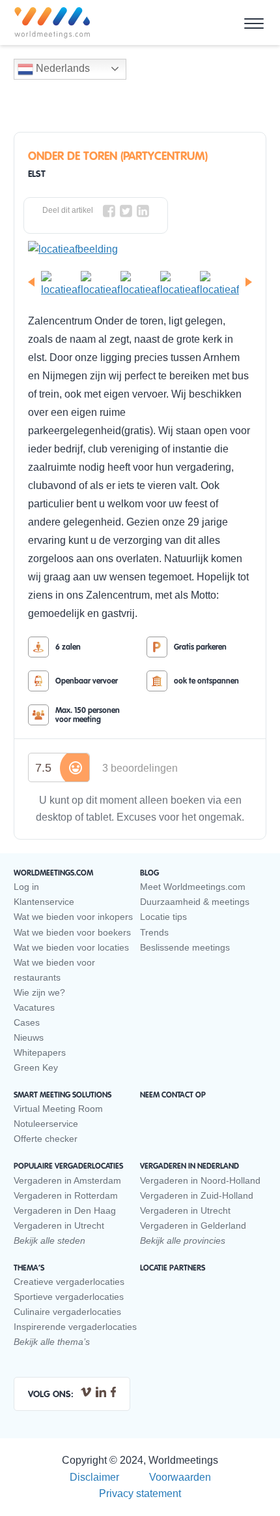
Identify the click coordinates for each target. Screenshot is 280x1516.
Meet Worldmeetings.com (192, 886)
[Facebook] (113, 1391)
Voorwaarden (180, 1477)
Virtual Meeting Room (58, 1108)
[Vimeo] (86, 1391)
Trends (154, 932)
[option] (140, 249)
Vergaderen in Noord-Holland (200, 1180)
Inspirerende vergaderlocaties (75, 1326)
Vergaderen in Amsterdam (67, 1180)
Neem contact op (173, 1095)
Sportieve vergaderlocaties (69, 1296)
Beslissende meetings (185, 947)
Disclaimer (94, 1477)
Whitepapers (40, 1052)
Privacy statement (140, 1493)
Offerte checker (45, 1138)
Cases (27, 1022)
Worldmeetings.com (52, 23)
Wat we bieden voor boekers (72, 932)
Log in (26, 886)
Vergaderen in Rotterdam (66, 1195)
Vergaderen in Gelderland (193, 1225)
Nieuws (29, 1037)
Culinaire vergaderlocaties (67, 1311)
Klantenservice (44, 901)
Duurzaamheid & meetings (194, 901)
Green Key (36, 1067)
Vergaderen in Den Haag (65, 1210)
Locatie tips (163, 916)
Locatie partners (172, 1268)
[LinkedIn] (101, 1391)
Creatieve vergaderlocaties (69, 1281)
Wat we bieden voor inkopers (73, 916)
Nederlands (61, 68)
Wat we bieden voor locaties (71, 947)
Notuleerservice (46, 1123)
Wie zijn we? (39, 992)
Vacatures (34, 1007)
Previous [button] (29, 282)
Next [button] (251, 282)
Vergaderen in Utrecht (59, 1225)
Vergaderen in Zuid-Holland (196, 1195)
